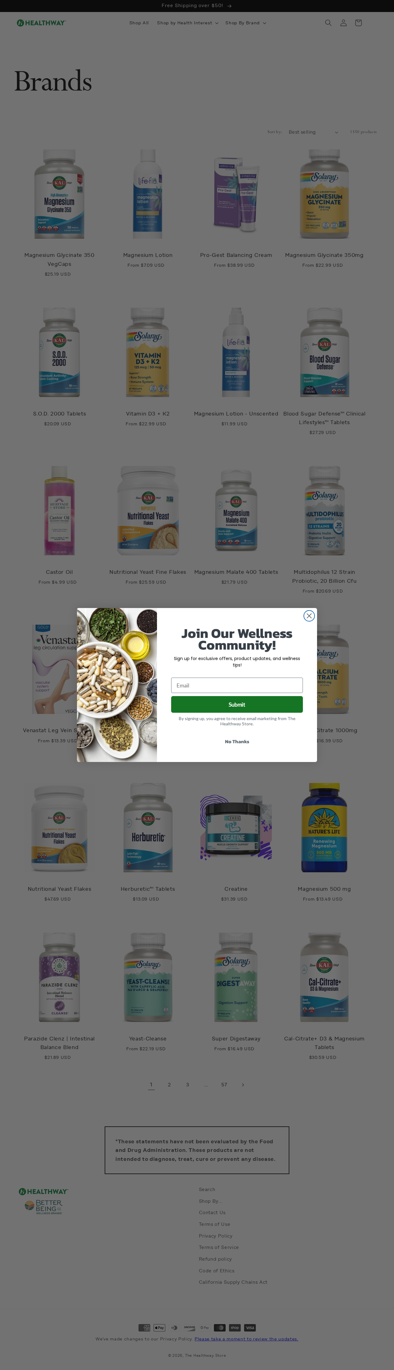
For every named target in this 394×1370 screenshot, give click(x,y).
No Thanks (237, 741)
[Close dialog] (309, 615)
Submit (237, 704)
